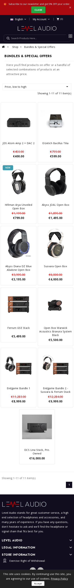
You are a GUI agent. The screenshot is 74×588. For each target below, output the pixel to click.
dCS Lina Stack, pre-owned (37, 451)
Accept (38, 583)
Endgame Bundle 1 (18, 388)
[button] (60, 19)
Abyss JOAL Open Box (55, 204)
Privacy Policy (59, 578)
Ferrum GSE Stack (18, 328)
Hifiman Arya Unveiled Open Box (18, 206)
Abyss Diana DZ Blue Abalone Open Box (18, 268)
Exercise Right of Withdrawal (27, 560)
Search (63, 38)
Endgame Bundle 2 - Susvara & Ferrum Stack (56, 390)
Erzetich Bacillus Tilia (55, 143)
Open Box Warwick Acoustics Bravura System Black (55, 331)
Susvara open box (55, 266)
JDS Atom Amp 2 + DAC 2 (18, 143)
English (19, 19)
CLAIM (38, 9)
